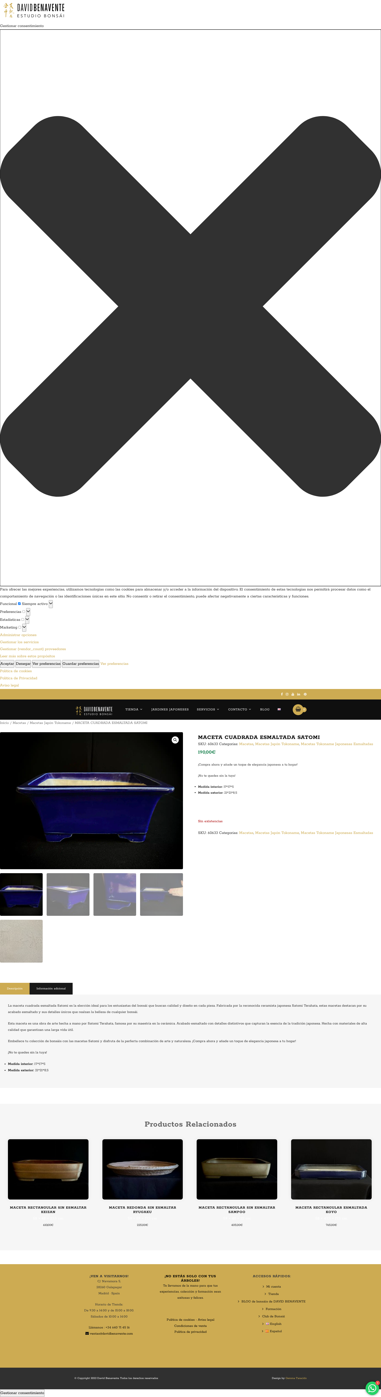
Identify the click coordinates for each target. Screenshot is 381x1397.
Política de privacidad (190, 1332)
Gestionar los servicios (19, 642)
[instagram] (287, 694)
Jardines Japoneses (170, 709)
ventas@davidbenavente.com (111, 1334)
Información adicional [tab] (51, 988)
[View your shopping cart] (298, 709)
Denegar (23, 663)
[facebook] (282, 694)
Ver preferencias (47, 663)
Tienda (132, 709)
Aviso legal (9, 685)
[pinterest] (305, 694)
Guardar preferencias (81, 663)
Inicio (4, 723)
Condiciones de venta (190, 1326)
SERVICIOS (206, 709)
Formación (273, 1309)
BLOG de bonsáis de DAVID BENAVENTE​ (273, 1301)
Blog (265, 709)
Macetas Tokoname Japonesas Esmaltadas (337, 744)
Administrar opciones (18, 635)
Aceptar (7, 663)
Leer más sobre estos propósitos (27, 656)
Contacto (237, 709)
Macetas (19, 723)
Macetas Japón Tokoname (50, 723)
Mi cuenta (273, 1287)
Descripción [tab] (15, 988)
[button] (190, 308)
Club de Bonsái (273, 1316)
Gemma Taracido (296, 1378)
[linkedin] (298, 694)
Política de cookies (16, 671)
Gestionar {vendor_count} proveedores (33, 649)
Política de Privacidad (18, 678)
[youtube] (293, 694)
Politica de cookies (181, 1320)
